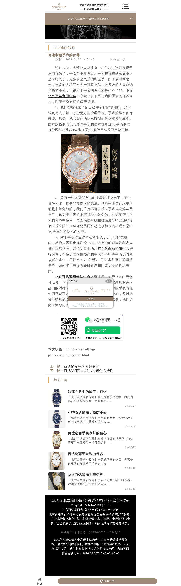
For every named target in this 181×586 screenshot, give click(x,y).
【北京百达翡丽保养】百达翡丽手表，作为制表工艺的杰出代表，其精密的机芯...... (100, 419)
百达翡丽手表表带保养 (81, 366)
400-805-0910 (94, 9)
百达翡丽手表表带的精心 (87, 433)
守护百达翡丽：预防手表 (87, 412)
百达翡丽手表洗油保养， (87, 454)
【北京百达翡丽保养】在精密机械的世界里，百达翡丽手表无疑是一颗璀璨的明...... (100, 440)
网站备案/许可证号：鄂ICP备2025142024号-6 (90, 532)
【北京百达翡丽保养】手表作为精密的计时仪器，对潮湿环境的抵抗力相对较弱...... (100, 482)
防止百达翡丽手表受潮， (87, 475)
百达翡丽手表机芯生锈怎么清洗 (88, 371)
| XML (105, 505)
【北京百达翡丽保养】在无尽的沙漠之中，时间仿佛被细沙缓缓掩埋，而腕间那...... (100, 399)
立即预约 (90, 299)
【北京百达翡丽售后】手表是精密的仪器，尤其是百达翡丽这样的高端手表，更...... (100, 461)
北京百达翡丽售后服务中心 (94, 5)
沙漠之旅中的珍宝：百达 (87, 391)
